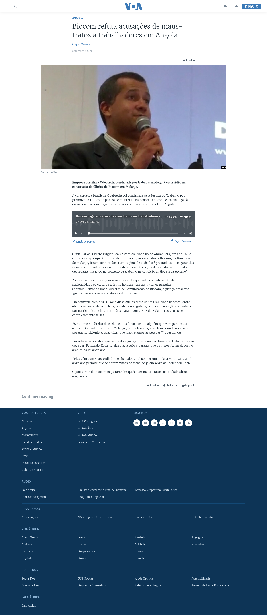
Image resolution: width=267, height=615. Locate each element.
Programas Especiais (91, 497)
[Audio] (236, 6)
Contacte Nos (30, 585)
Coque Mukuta (81, 44)
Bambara (27, 551)
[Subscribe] (180, 422)
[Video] (225, 6)
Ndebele (140, 544)
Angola (77, 18)
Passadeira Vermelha (91, 442)
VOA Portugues (87, 421)
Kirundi (83, 558)
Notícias (27, 421)
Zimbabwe (198, 544)
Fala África (29, 490)
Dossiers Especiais (33, 462)
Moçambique (30, 435)
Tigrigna (197, 537)
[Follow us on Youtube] (145, 422)
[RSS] (188, 422)
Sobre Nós (28, 578)
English (27, 558)
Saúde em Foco (144, 517)
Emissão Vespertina (34, 497)
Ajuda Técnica (144, 578)
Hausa (82, 544)
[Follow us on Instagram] (154, 422)
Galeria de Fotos (32, 469)
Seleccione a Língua (148, 585)
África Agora (30, 517)
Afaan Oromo (30, 537)
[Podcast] (171, 422)
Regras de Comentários (93, 585)
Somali (139, 558)
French (83, 537)
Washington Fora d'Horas (95, 517)
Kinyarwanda (87, 551)
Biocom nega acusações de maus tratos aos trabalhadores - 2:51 (121, 216)
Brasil (25, 456)
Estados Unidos (32, 442)
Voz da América (89, 221)
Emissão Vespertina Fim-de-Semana (102, 490)
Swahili (140, 537)
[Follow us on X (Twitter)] (162, 422)
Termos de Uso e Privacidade (210, 585)
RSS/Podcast (86, 578)
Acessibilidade (201, 578)
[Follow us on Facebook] (137, 422)
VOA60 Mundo (87, 435)
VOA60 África (86, 428)
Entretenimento (202, 517)
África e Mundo (32, 449)
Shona (139, 551)
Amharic (27, 544)
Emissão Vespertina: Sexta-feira (156, 490)
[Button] (188, 60)
